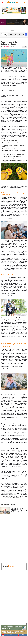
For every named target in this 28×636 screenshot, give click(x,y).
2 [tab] (12, 30)
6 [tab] (17, 30)
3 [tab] (13, 30)
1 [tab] (11, 30)
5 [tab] (16, 30)
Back (5, 34)
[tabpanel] (14, 22)
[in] (26, 34)
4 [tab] (14, 30)
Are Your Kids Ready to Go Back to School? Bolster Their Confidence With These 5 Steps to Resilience (19, 509)
